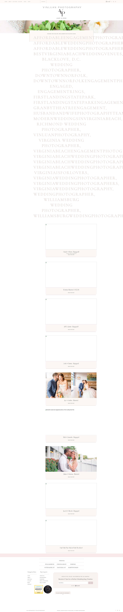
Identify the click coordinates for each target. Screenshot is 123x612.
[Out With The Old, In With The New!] (71, 532)
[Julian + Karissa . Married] (71, 459)
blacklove (55, 59)
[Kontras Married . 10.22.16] (71, 274)
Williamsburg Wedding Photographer (61, 205)
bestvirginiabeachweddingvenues (78, 53)
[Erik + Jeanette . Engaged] (71, 422)
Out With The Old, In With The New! (71, 548)
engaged (61, 86)
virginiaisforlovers (61, 172)
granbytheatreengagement (70, 107)
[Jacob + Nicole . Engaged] (71, 496)
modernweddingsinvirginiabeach (77, 118)
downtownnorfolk (60, 75)
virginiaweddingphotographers (76, 183)
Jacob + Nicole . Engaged (71, 511)
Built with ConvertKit (75, 586)
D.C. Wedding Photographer (61, 65)
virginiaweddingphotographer (75, 178)
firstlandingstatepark (64, 97)
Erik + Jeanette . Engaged (71, 437)
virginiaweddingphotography (73, 188)
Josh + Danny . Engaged (71, 363)
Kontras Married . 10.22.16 (71, 290)
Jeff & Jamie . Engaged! (71, 327)
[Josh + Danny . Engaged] (71, 348)
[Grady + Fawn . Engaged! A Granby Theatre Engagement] (71, 236)
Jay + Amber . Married (71, 400)
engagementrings (61, 91)
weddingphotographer (64, 194)
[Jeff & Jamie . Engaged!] (71, 311)
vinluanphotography (62, 134)
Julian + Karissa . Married (71, 474)
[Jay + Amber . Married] (71, 385)
